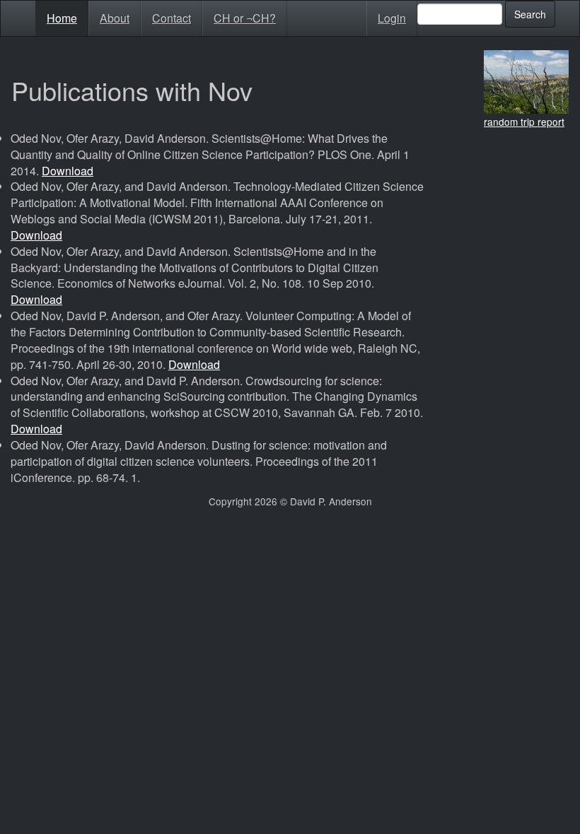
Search (530, 14)
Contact (171, 18)
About (114, 18)
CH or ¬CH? (245, 18)
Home (62, 18)
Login (392, 18)
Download (67, 171)
